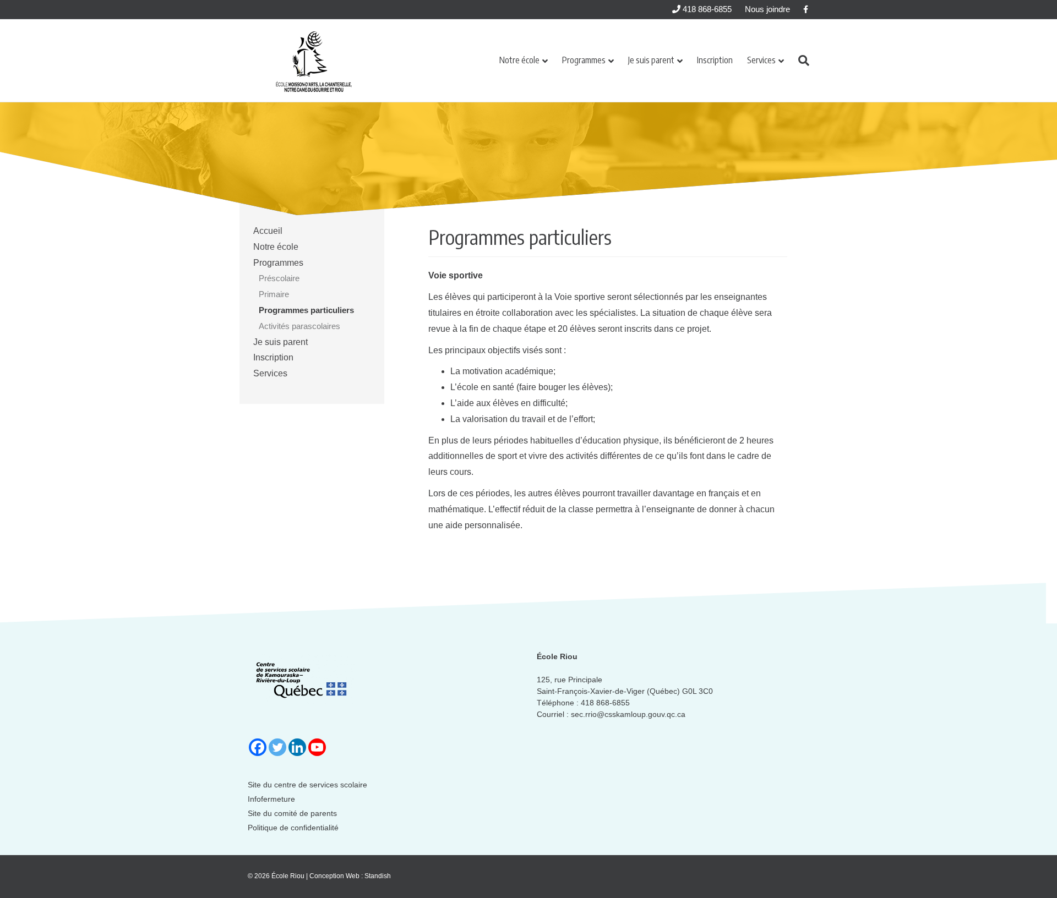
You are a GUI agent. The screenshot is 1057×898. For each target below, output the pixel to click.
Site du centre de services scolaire (307, 784)
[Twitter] (277, 747)
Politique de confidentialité (293, 827)
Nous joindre (767, 9)
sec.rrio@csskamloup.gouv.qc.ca (628, 714)
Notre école (519, 59)
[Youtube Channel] (317, 747)
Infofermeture (271, 799)
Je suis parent (651, 59)
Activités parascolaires (299, 326)
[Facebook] (257, 747)
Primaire (274, 294)
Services (761, 59)
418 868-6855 (706, 9)
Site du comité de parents (292, 813)
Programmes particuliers (306, 310)
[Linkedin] (297, 747)
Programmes (584, 59)
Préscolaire (279, 278)
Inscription (715, 59)
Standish (377, 876)
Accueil (267, 231)
